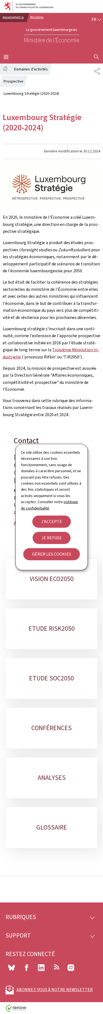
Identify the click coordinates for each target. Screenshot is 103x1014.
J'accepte (51, 521)
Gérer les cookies (51, 554)
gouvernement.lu (13, 17)
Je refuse (51, 538)
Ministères (36, 17)
